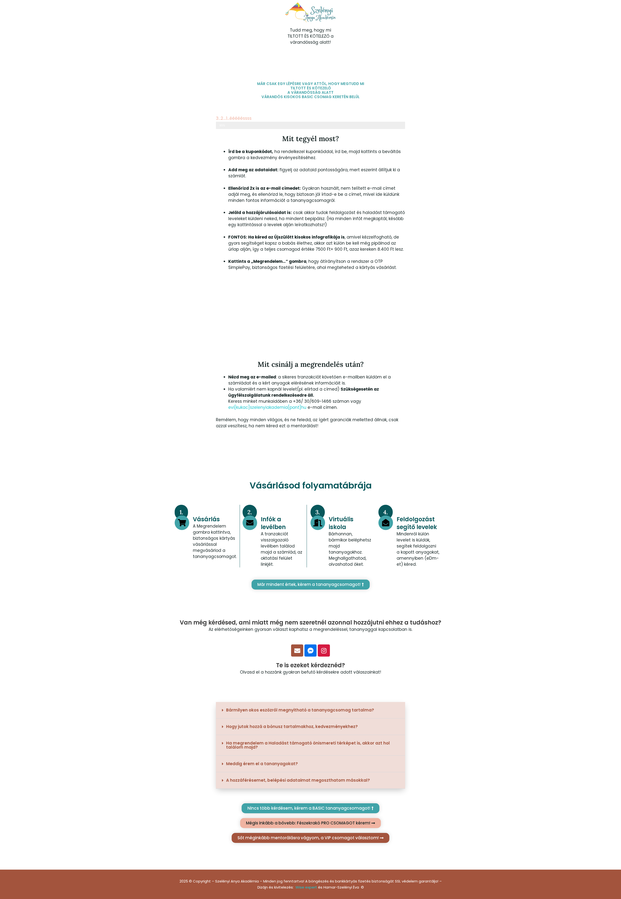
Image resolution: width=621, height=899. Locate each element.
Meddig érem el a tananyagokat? (262, 764)
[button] (310, 710)
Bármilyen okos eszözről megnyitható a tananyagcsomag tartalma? (300, 710)
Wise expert (306, 887)
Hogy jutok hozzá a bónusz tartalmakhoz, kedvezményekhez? (292, 726)
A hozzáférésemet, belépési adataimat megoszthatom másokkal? (298, 780)
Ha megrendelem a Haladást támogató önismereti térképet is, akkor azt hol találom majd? (308, 745)
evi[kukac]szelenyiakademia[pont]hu (268, 407)
